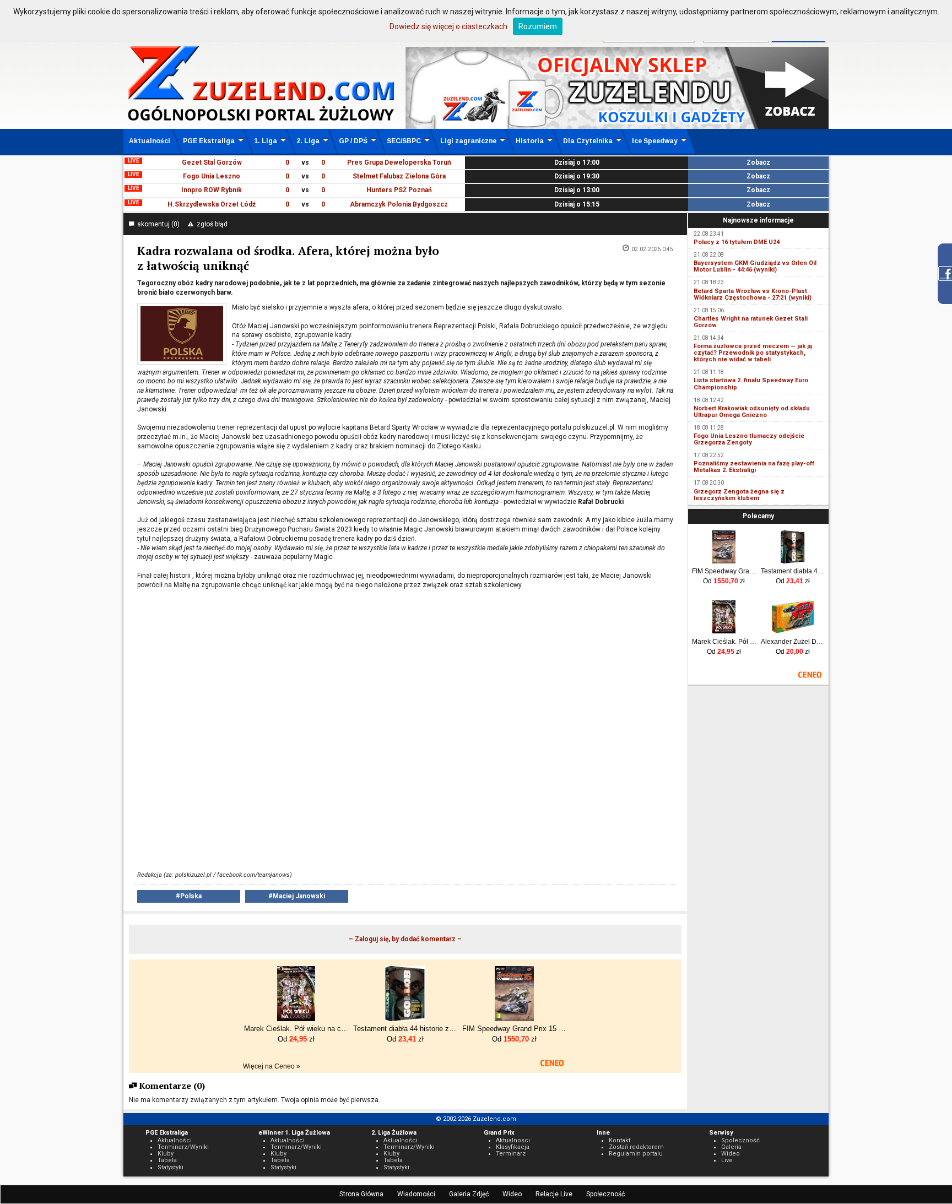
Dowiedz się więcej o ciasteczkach (448, 26)
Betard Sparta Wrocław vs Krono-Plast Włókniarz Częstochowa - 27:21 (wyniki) (753, 294)
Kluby (166, 1153)
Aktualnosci (513, 1140)
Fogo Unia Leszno (211, 176)
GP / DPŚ (353, 141)
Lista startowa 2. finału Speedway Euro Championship (751, 384)
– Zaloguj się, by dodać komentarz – (405, 939)
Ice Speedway (655, 141)
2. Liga (308, 141)
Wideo (512, 1194)
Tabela (167, 1160)
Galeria (731, 1147)
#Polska (189, 896)
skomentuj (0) (157, 224)
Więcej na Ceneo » (271, 1066)
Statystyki (170, 1167)
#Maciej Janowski (296, 896)
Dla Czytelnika (588, 141)
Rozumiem (537, 26)
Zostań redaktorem (636, 1147)
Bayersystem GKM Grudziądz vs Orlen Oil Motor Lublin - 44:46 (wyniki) (755, 266)
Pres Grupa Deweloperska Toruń (399, 162)
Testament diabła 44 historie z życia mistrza (793, 571)
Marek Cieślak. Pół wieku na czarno (724, 642)
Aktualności (149, 141)
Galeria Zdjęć (469, 1194)
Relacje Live (554, 1194)
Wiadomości (416, 1194)
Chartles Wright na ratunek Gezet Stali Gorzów (751, 322)
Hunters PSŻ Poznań (399, 190)
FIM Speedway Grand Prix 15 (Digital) (724, 571)
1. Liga (265, 141)
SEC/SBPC (404, 141)
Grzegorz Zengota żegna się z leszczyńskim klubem (739, 495)
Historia (530, 141)
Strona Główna (361, 1194)
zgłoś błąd (210, 224)
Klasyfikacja (512, 1147)
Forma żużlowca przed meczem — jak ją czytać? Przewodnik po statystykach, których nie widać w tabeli (753, 353)
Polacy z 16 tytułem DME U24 (737, 242)
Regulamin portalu (636, 1153)
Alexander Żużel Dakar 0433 (793, 642)
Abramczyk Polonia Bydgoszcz (399, 204)
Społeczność (605, 1194)
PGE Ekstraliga (209, 141)
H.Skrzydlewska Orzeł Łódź (211, 204)
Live (727, 1160)
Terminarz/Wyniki (183, 1147)
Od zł (724, 581)
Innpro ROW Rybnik (211, 190)
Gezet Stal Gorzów (212, 162)
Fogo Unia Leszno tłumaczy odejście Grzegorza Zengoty (749, 439)
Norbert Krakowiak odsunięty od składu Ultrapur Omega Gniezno (752, 412)
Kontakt (619, 1140)
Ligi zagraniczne (468, 141)
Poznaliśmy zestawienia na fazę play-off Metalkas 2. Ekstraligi (754, 467)
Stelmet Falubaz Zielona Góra (399, 176)
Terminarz (511, 1153)
